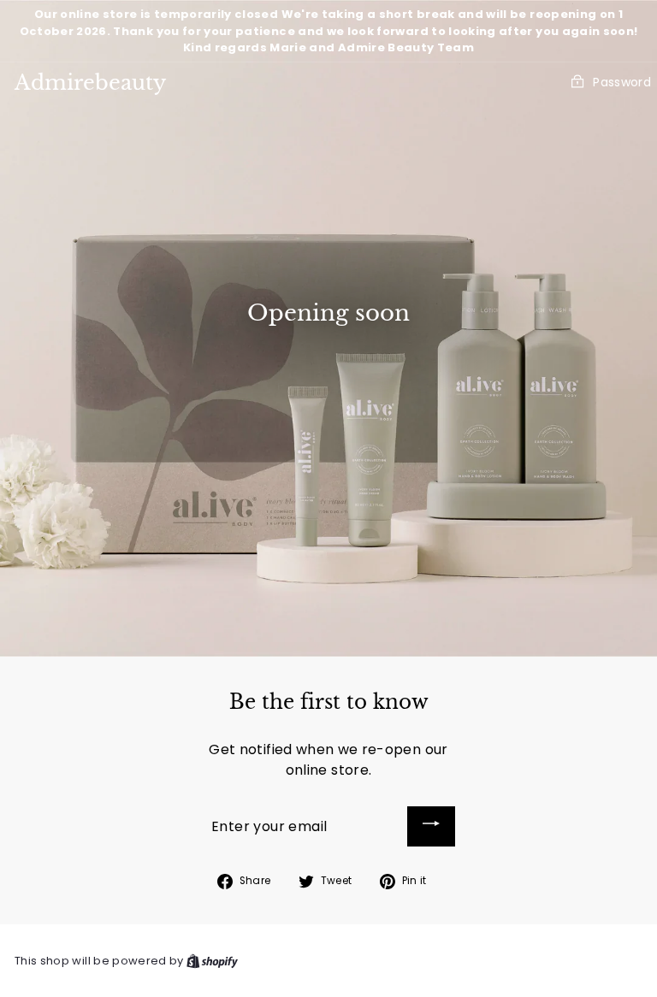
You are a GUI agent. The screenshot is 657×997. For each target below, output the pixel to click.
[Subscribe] (431, 826)
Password (622, 82)
